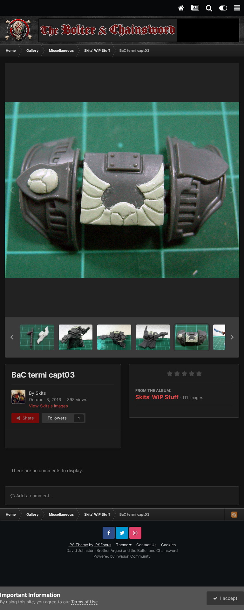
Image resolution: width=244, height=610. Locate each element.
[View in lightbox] (122, 190)
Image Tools (213, 305)
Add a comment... (34, 495)
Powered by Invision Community (122, 556)
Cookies (168, 544)
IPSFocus (102, 544)
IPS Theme (78, 544)
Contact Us (146, 544)
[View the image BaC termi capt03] (192, 337)
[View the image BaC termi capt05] (114, 337)
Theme (122, 544)
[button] (12, 337)
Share (27, 417)
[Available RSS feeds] (234, 514)
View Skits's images (48, 405)
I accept (227, 598)
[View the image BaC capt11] (37, 337)
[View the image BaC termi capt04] (153, 337)
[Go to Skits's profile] (18, 397)
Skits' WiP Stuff (157, 397)
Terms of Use (84, 601)
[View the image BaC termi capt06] (76, 337)
